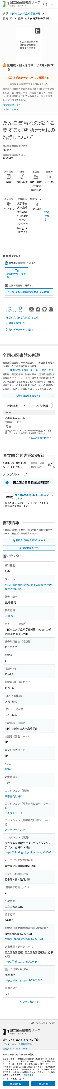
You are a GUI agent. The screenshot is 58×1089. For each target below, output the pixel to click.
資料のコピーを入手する (15, 1049)
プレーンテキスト (15, 829)
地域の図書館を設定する (28, 395)
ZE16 (8, 769)
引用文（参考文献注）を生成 (23, 317)
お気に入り (10, 311)
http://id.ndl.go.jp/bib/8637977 (23, 980)
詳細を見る (46, 215)
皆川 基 (9, 616)
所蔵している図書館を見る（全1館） (29, 292)
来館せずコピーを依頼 (16, 275)
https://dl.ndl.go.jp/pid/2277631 (24, 939)
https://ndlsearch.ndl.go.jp (21, 961)
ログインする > (10, 109)
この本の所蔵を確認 (38, 438)
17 (11, 18)
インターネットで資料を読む (17, 1044)
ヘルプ (31, 388)
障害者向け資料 (14, 796)
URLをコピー (20, 311)
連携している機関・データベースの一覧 (30, 370)
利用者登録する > (11, 104)
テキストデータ (14, 813)
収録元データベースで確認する (31, 77)
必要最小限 (15, 1083)
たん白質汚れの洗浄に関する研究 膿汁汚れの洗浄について (28, 587)
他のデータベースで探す (21, 329)
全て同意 (43, 1083)
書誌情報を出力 (17, 323)
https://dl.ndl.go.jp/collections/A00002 (28, 852)
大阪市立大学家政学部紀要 (25, 13)
